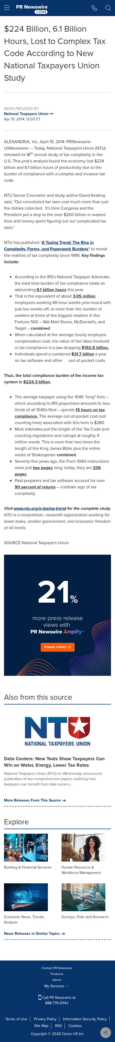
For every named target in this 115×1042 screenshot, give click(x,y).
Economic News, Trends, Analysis (24, 919)
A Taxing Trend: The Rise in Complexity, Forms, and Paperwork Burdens (49, 245)
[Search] (108, 8)
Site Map (41, 1026)
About (56, 979)
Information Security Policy (85, 1019)
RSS (58, 1026)
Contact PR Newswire (56, 968)
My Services (55, 986)
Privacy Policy (45, 1019)
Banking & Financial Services (28, 867)
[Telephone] (94, 8)
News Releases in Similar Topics (32, 933)
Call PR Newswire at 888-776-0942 (58, 1000)
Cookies (75, 1026)
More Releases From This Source (32, 800)
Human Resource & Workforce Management (81, 870)
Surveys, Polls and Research (85, 917)
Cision (67, 1034)
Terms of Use (16, 1019)
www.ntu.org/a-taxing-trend (40, 508)
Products (57, 973)
